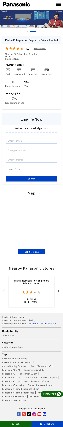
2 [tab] (30, 31)
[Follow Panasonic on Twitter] (29, 414)
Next (58, 291)
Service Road (8, 335)
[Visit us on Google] (24, 414)
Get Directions (31, 251)
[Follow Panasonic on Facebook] (19, 414)
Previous (4, 291)
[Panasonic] (16, 4)
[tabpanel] (31, 19)
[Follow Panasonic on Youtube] (39, 414)
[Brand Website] (44, 414)
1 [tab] (28, 31)
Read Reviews (40, 49)
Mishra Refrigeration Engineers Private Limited (31, 282)
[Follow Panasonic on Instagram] (34, 414)
